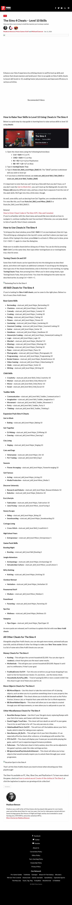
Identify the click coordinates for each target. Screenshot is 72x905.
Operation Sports (59, 877)
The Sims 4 (7, 786)
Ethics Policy (36, 855)
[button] (68, 8)
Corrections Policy (36, 851)
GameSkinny (48, 877)
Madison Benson (9, 31)
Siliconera (58, 874)
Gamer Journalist (37, 877)
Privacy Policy (36, 866)
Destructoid (26, 877)
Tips (5, 16)
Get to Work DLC (24, 187)
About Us (36, 848)
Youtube (37, 843)
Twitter (37, 839)
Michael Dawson (37, 31)
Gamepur (35, 874)
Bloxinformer (47, 880)
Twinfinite (26, 874)
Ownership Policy (36, 863)
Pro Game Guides (16, 874)
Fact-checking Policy (36, 859)
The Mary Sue (16, 880)
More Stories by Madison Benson (18, 818)
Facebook (37, 836)
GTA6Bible (56, 880)
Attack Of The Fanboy (46, 874)
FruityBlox (37, 880)
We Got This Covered (14, 877)
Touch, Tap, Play (27, 880)
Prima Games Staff (22, 31)
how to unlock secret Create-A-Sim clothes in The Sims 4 (41, 778)
